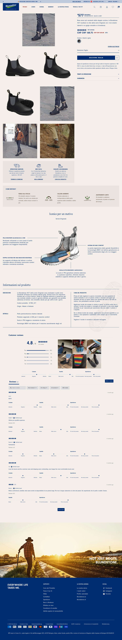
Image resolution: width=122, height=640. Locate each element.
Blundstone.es (81, 597)
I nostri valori (81, 591)
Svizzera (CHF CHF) (98, 1)
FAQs (45, 594)
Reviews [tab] (13, 382)
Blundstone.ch (81, 599)
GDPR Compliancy (75, 624)
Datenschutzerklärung (37, 624)
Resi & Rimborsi (48, 602)
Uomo (33, 7)
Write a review (109, 381)
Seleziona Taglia (96, 58)
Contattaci (46, 597)
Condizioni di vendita (50, 608)
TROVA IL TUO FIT (78, 7)
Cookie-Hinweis (49, 624)
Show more (61, 509)
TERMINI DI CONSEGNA (17, 179)
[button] (38, 350)
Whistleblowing (105, 624)
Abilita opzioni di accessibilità (53, 611)
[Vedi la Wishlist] (113, 7)
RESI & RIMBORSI (38, 179)
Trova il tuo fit (47, 591)
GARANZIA (80, 78)
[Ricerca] (95, 7)
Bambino (50, 7)
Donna (42, 7)
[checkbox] (65, 388)
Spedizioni (46, 599)
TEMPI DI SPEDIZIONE (84, 74)
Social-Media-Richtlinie (62, 624)
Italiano (115, 1)
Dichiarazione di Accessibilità (91, 624)
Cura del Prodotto (49, 588)
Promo (25, 7)
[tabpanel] (61, 449)
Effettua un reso (48, 605)
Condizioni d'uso (24, 624)
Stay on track (77, 1)
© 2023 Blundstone (12, 624)
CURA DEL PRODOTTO (60, 179)
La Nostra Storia (63, 7)
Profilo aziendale (82, 594)
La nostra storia (82, 588)
